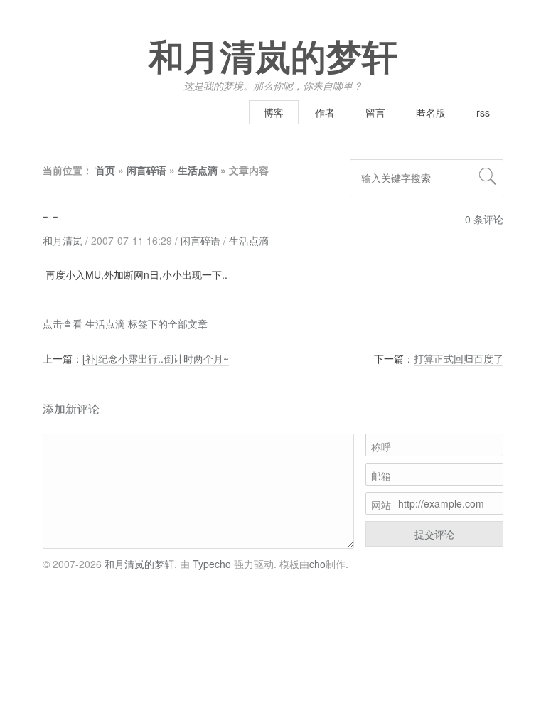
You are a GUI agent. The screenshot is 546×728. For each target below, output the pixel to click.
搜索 (487, 176)
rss (483, 112)
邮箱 (381, 476)
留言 (375, 112)
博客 (274, 112)
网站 (381, 505)
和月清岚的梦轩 (273, 58)
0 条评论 (484, 219)
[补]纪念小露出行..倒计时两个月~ (155, 358)
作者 (325, 112)
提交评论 (434, 534)
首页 (105, 170)
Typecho (212, 564)
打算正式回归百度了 (458, 358)
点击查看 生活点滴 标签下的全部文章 (125, 323)
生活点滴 (198, 170)
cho (317, 564)
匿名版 (431, 112)
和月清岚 (62, 240)
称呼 (381, 446)
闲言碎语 (146, 170)
